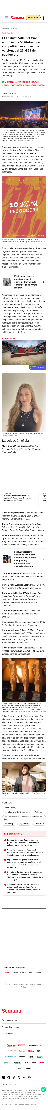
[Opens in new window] (8, 1077)
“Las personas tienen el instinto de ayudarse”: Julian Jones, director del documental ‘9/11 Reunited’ (17, 498)
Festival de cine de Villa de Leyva (16, 812)
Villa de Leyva (9, 807)
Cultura (14, 28)
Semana (5, 28)
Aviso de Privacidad (11, 1084)
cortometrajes (9, 824)
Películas (38, 812)
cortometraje (39, 824)
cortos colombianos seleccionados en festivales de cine (23, 818)
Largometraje (24, 824)
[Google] (3, 1077)
